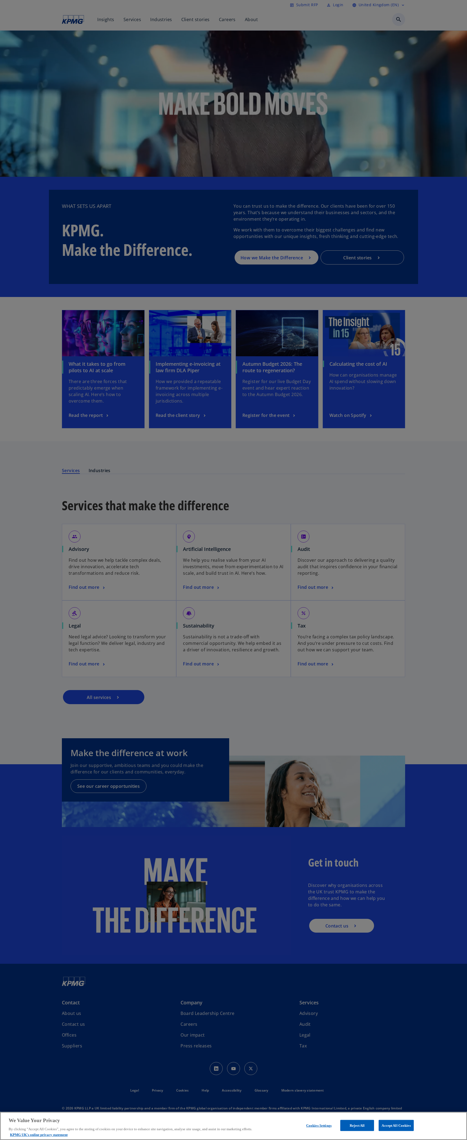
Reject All (357, 1125)
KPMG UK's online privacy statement (39, 1134)
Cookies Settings (319, 1125)
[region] (233, 1126)
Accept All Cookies (396, 1125)
